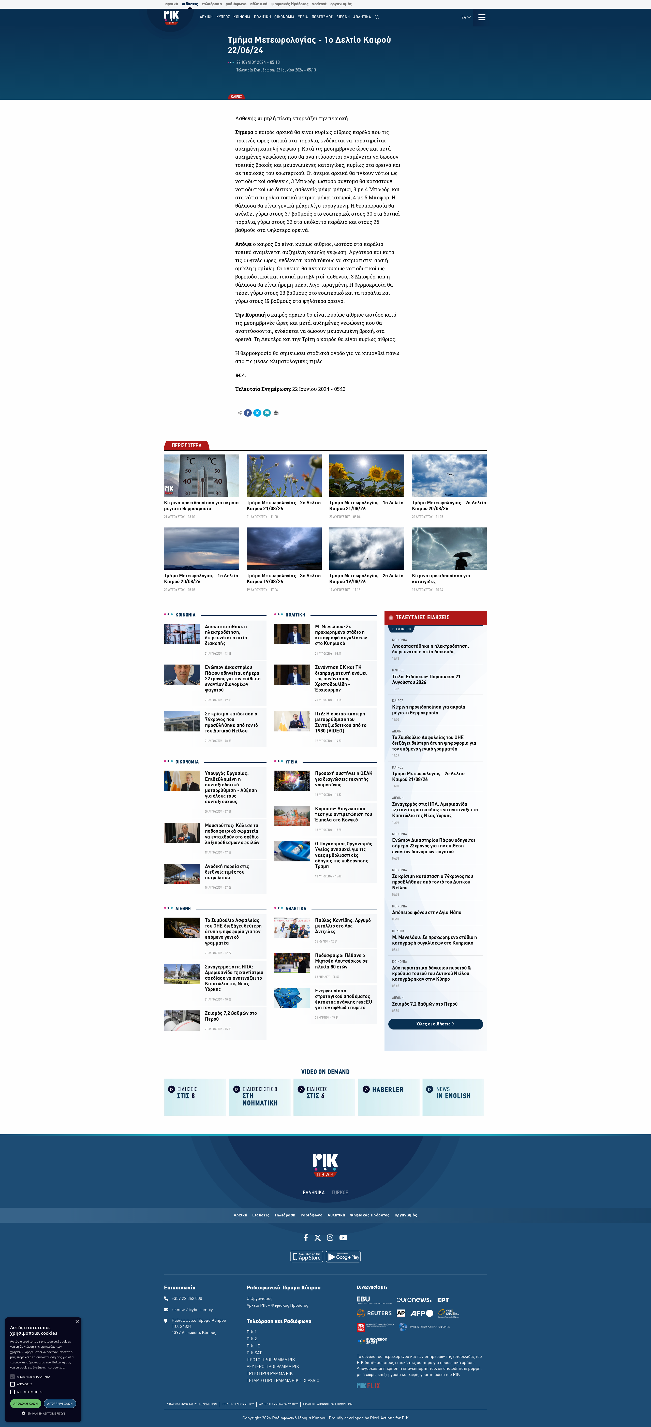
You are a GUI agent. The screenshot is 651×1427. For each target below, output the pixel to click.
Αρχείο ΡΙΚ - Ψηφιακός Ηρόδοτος (277, 1306)
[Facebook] (307, 1238)
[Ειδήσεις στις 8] (195, 1097)
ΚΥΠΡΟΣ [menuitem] (223, 17)
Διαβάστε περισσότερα (49, 1367)
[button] (12, 1377)
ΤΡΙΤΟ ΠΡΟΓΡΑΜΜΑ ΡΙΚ (270, 1374)
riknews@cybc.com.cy (192, 1310)
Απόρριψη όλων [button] (59, 1403)
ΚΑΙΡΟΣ (236, 97)
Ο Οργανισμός (259, 1299)
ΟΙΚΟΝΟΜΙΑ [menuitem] (284, 17)
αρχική (171, 4)
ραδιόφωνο (236, 4)
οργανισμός (341, 4)
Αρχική (240, 1215)
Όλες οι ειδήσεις (434, 1024)
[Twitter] (317, 1238)
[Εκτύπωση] (275, 413)
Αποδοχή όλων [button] (25, 1403)
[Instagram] (330, 1238)
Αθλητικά (336, 1215)
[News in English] (453, 1097)
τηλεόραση (212, 4)
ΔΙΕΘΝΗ (183, 908)
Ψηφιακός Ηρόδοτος (370, 1215)
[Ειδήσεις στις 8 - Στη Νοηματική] (260, 1097)
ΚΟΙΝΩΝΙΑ (185, 615)
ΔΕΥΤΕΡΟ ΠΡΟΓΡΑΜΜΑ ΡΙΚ (273, 1367)
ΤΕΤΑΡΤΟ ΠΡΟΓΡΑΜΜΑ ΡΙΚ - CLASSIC (283, 1381)
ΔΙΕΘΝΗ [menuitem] (343, 17)
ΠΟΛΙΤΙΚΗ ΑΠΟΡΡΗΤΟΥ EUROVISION (327, 1404)
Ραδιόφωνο (312, 1215)
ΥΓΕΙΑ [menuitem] (303, 17)
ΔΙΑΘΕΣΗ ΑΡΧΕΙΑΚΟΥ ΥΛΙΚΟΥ (278, 1404)
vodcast (319, 4)
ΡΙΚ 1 (252, 1332)
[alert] (43, 1369)
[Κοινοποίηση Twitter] (257, 413)
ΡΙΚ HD (253, 1346)
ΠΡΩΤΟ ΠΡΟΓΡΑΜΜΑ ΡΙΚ (271, 1360)
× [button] (77, 1322)
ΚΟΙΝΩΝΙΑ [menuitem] (242, 17)
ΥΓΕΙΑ (292, 762)
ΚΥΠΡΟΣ (398, 670)
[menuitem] (377, 17)
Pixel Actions (382, 1418)
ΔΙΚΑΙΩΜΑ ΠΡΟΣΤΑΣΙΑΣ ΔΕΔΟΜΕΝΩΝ (192, 1404)
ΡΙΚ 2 (252, 1339)
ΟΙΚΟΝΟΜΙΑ (187, 762)
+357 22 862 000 (187, 1299)
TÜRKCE (340, 1193)
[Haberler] (389, 1097)
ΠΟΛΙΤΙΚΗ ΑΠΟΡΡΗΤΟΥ (238, 1404)
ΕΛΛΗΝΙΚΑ (314, 1193)
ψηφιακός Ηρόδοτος (289, 4)
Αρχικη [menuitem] (206, 17)
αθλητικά (259, 4)
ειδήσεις (190, 4)
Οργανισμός (406, 1215)
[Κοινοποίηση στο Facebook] (248, 413)
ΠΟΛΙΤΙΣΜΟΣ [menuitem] (322, 17)
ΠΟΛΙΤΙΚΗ (295, 615)
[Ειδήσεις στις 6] (324, 1097)
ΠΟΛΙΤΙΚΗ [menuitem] (262, 17)
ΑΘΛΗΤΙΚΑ (296, 908)
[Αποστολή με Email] (267, 413)
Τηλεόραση (284, 1215)
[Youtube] (343, 1238)
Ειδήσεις (260, 1215)
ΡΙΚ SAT (254, 1353)
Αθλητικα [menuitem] (362, 17)
